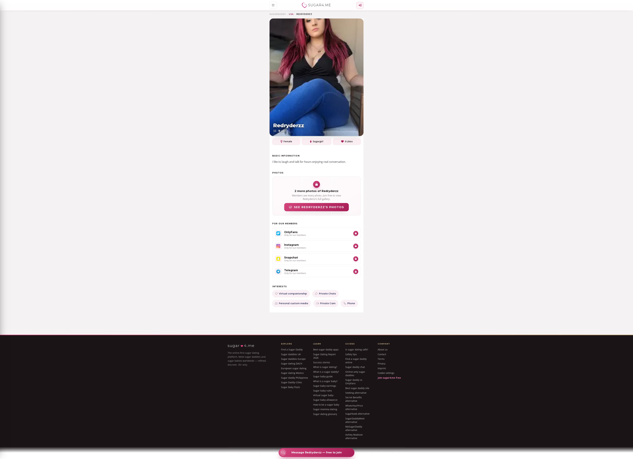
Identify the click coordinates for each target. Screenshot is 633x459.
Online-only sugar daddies (355, 373)
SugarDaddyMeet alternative (354, 420)
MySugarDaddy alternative (353, 428)
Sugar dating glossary (325, 414)
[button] (273, 5)
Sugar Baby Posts (290, 387)
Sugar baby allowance (325, 399)
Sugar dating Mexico (292, 372)
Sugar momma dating (325, 409)
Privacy (381, 363)
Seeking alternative (355, 392)
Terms (381, 358)
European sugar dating (293, 368)
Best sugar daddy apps (326, 349)
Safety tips (351, 354)
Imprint (382, 368)
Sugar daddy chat (355, 367)
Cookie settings (386, 372)
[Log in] (359, 5)
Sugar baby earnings (324, 385)
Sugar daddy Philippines (294, 377)
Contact (382, 354)
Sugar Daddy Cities (291, 382)
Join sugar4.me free (389, 377)
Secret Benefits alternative (353, 399)
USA (291, 14)
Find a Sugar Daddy (292, 349)
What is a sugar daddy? (326, 371)
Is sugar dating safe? (356, 349)
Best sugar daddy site (357, 388)
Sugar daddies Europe (293, 358)
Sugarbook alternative (357, 413)
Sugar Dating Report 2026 (324, 356)
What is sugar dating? (325, 367)
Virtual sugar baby (323, 395)
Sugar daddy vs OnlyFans (353, 381)
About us (383, 349)
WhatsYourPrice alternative (354, 407)
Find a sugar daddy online (356, 360)
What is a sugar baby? (325, 381)
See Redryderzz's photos (319, 207)
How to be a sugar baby (326, 404)
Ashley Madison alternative (354, 436)
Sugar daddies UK (291, 354)
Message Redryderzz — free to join (316, 452)
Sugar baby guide (323, 376)
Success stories (321, 362)
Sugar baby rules (322, 390)
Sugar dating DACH (291, 363)
